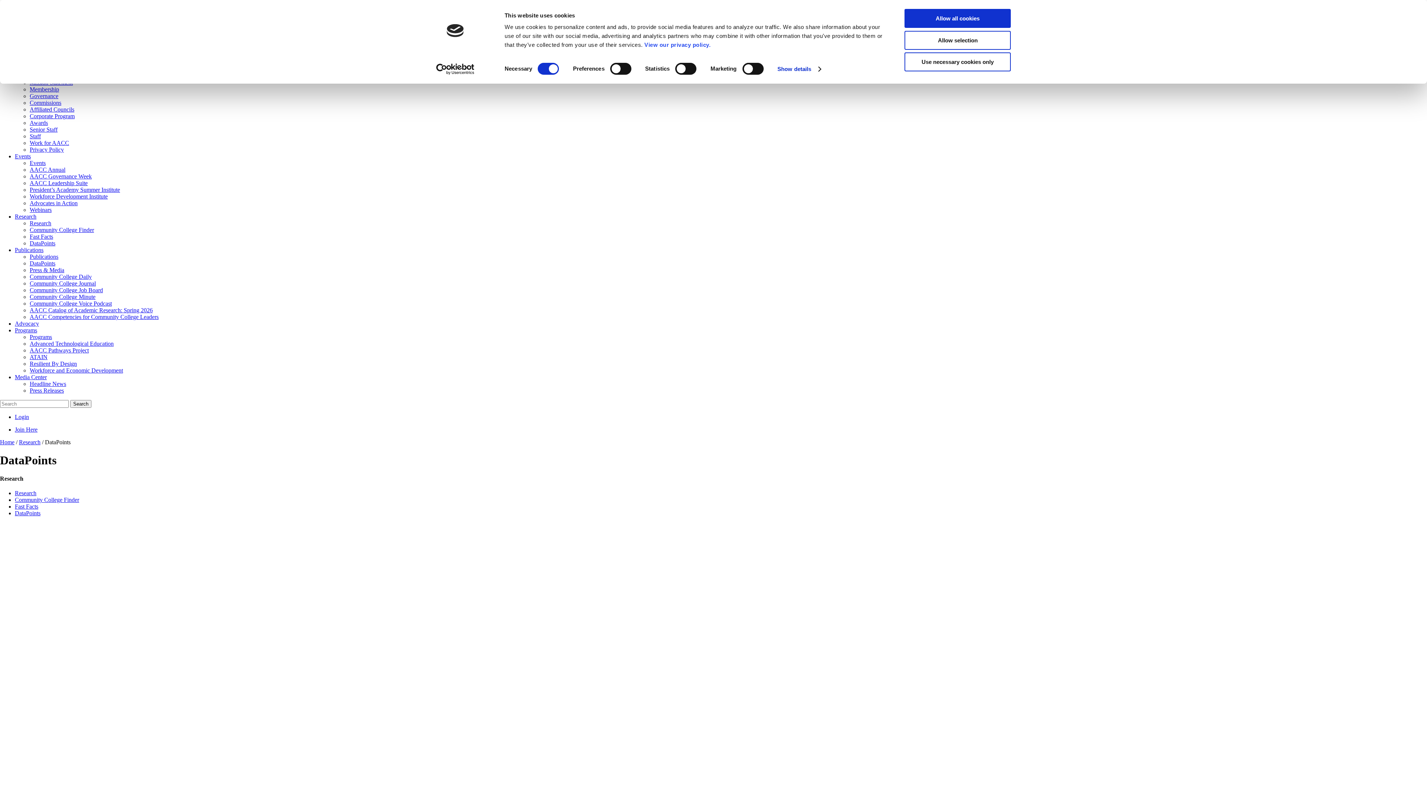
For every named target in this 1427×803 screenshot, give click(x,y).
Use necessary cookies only (958, 62)
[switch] (620, 69)
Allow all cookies (958, 18)
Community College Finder (47, 500)
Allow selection (958, 40)
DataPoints (28, 513)
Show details (794, 69)
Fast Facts (26, 506)
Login (22, 417)
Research (25, 493)
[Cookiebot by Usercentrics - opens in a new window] (455, 69)
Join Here (26, 429)
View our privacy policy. (677, 45)
